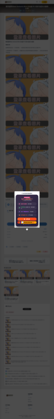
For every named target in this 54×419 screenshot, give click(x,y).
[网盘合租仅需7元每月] (27, 222)
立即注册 (28, 219)
